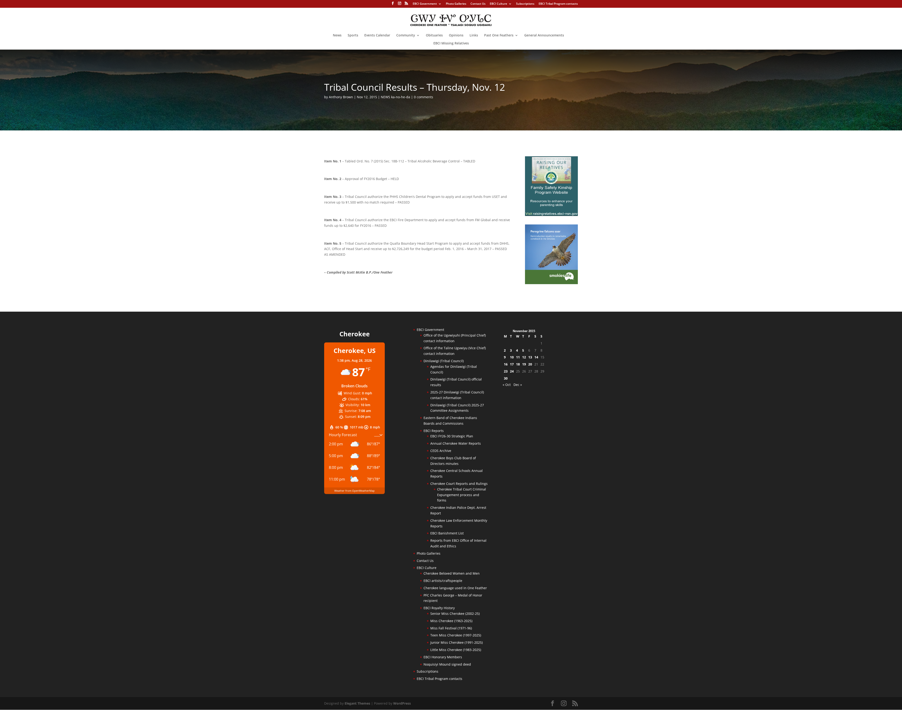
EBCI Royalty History (439, 608)
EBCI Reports (434, 430)
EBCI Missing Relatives (451, 43)
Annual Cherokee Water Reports (455, 443)
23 (506, 371)
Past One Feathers (498, 35)
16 (506, 364)
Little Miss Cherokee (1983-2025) (455, 649)
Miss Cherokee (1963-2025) (451, 621)
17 (512, 364)
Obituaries (434, 35)
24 (512, 371)
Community (405, 35)
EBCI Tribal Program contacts (558, 4)
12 (524, 357)
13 (530, 357)
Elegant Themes (357, 703)
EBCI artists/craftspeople (443, 580)
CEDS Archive (440, 450)
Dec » (517, 384)
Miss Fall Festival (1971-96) (451, 628)
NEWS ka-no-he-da (395, 97)
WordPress (402, 703)
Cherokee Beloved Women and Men (452, 573)
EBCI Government (425, 4)
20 (530, 364)
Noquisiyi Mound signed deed (447, 664)
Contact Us (478, 4)
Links (474, 35)
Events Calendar (377, 35)
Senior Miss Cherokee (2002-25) (455, 613)
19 (524, 364)
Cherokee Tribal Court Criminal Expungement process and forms (461, 495)
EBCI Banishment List (447, 533)
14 (536, 357)
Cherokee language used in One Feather (455, 588)
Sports (353, 35)
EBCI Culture (498, 4)
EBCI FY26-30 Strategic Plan (451, 436)
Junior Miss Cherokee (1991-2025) (456, 642)
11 (518, 357)
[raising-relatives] (551, 214)
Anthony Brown (341, 97)
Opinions (456, 35)
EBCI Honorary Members (443, 657)
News (337, 35)
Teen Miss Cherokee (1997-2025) (455, 635)
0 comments (423, 97)
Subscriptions (525, 4)
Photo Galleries (456, 4)
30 (506, 378)
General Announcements (544, 35)
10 (512, 357)
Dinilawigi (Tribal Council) (444, 361)
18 (518, 364)
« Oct (507, 384)
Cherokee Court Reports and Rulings (459, 483)
